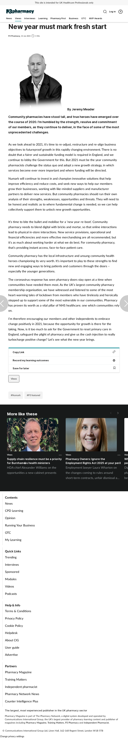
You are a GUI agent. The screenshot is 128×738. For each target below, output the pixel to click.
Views (14, 378)
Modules (10, 579)
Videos (9, 586)
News (9, 503)
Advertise (11, 654)
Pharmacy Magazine (18, 672)
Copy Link (18, 352)
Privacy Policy (14, 618)
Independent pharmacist (21, 687)
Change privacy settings (12, 736)
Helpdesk (11, 633)
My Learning (13, 540)
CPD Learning (14, 510)
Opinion (10, 518)
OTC (8, 532)
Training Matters (16, 679)
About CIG (12, 640)
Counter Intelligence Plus (21, 701)
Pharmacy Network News (22, 694)
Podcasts (11, 593)
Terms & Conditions (18, 611)
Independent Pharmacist (96, 722)
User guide (12, 647)
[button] (117, 413)
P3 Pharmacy (72, 722)
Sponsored (12, 572)
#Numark (15, 395)
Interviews (12, 564)
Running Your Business (20, 525)
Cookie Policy (14, 625)
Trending (10, 557)
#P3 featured (33, 395)
